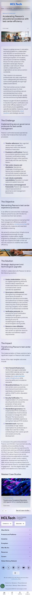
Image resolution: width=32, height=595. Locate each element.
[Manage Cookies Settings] (2, 586)
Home (2, 8)
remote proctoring (20, 224)
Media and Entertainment (9, 13)
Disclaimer (14, 583)
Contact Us (8, 583)
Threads (28, 568)
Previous (2, 510)
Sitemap (15, 585)
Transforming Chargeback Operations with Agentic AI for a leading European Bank (15, 501)
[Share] (28, 28)
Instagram (18, 568)
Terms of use (9, 585)
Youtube (23, 568)
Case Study (9, 8)
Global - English (16, 573)
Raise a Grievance (22, 585)
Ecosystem (4, 543)
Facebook (3, 568)
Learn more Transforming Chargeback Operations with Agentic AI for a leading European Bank (16, 493)
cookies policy (14, 579)
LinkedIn (13, 568)
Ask (12, 593)
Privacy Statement (22, 583)
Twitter (8, 568)
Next (5, 510)
